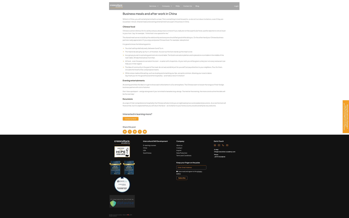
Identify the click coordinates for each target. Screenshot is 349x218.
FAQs (178, 6)
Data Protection (181, 153)
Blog (197, 6)
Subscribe (181, 178)
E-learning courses (149, 145)
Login (236, 6)
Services (152, 6)
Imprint (178, 150)
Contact (179, 148)
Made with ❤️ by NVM (127, 214)
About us (179, 145)
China (145, 148)
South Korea (147, 153)
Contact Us (187, 6)
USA (144, 150)
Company (166, 6)
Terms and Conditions (183, 155)
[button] (125, 132)
